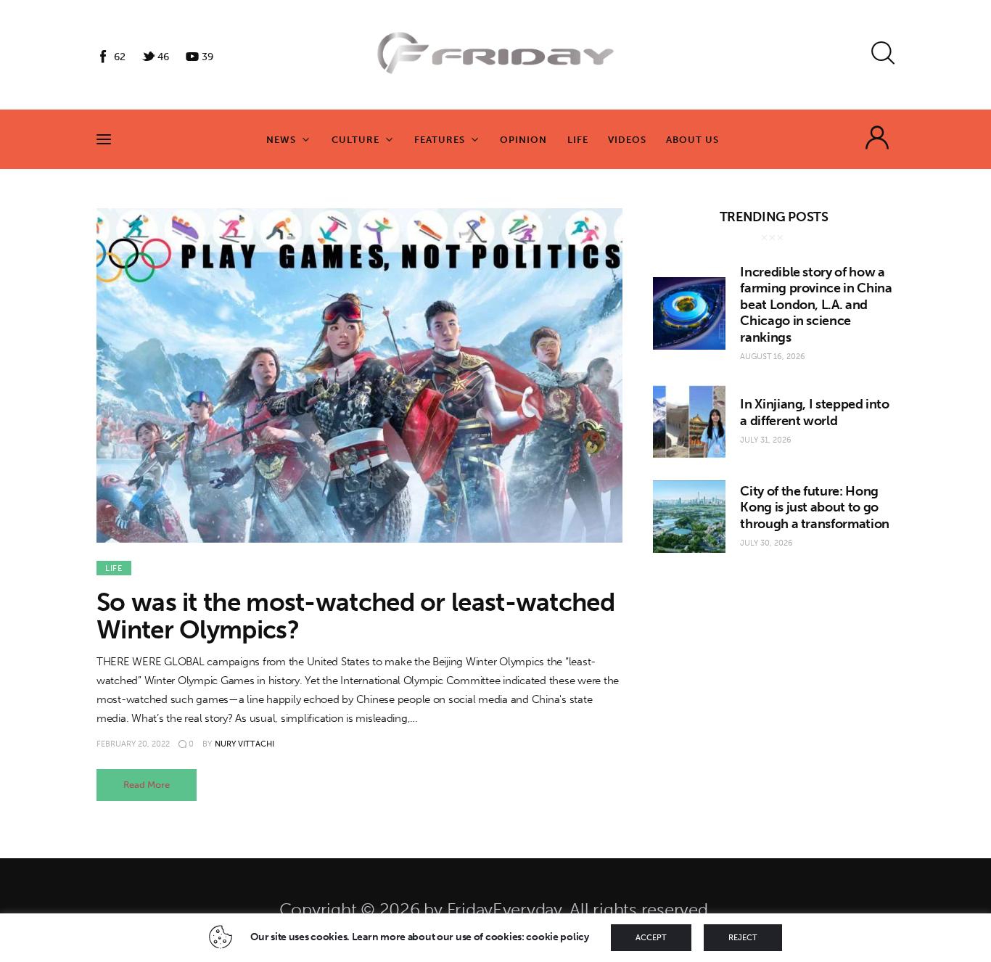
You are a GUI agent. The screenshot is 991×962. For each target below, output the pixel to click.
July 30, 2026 (766, 543)
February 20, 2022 (133, 744)
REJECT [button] (742, 937)
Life (114, 568)
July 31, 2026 (765, 440)
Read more (146, 784)
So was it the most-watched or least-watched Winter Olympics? (355, 616)
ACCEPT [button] (651, 937)
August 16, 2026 (772, 356)
